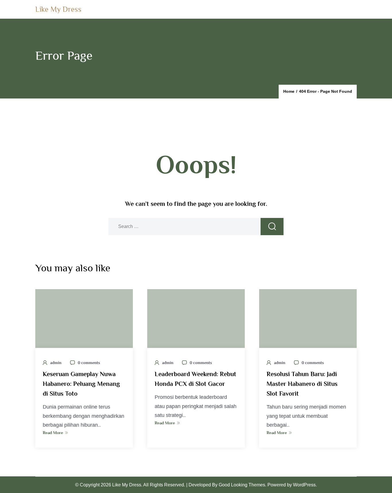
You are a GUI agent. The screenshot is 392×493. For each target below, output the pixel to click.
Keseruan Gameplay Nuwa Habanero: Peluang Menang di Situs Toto (81, 383)
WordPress (304, 484)
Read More (53, 432)
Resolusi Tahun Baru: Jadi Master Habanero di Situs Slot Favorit (302, 383)
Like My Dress (58, 9)
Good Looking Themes (242, 484)
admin (55, 362)
